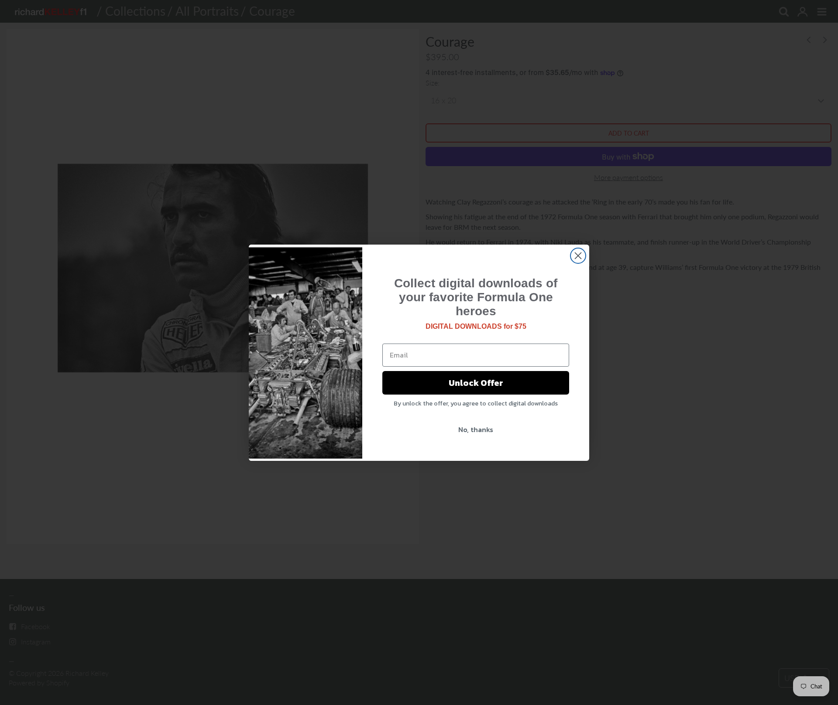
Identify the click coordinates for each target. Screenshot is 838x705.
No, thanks (475, 429)
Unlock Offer (476, 382)
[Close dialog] (578, 255)
